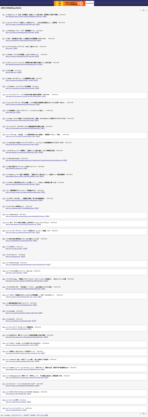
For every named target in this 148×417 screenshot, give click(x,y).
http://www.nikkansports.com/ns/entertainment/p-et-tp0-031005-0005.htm (26, 264)
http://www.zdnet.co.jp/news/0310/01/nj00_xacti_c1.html (21, 297)
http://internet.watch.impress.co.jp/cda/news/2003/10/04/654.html (23, 96)
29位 (3, 239)
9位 (3, 78)
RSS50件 (33, 415)
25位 (3, 206)
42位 (3, 343)
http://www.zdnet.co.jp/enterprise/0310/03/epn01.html (20, 24)
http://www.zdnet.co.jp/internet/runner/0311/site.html (20, 32)
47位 (3, 384)
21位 (3, 174)
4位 (3, 38)
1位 (3, 14)
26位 (3, 214)
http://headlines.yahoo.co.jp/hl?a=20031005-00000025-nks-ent (23, 369)
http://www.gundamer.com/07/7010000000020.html (20, 208)
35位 (3, 287)
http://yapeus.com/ (11, 112)
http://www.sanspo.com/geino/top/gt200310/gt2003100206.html (23, 288)
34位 (3, 279)
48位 (3, 392)
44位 (3, 359)
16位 (3, 134)
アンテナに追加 (43, 415)
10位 (3, 86)
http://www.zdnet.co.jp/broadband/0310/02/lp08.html (20, 385)
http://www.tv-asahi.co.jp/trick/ (14, 248)
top (2, 415)
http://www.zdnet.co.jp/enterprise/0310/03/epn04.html (20, 104)
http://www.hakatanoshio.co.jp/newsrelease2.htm (19, 240)
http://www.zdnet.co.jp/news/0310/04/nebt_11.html (19, 345)
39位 (3, 319)
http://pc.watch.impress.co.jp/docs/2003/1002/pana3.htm (21, 224)
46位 (3, 376)
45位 (3, 367)
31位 (3, 254)
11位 (3, 94)
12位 (3, 102)
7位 (3, 62)
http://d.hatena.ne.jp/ (11, 72)
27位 (3, 222)
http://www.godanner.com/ (13, 256)
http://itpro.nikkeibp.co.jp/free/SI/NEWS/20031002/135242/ (22, 152)
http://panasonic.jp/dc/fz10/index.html (16, 393)
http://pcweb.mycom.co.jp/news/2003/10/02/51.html (20, 144)
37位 (3, 303)
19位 (3, 158)
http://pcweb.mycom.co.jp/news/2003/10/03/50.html (20, 120)
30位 (3, 246)
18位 (3, 150)
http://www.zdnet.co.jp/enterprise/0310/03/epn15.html (20, 232)
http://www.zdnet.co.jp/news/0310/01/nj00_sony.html (20, 184)
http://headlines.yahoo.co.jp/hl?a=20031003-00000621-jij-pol (22, 176)
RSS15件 (26, 415)
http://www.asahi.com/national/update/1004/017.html (20, 361)
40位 (3, 327)
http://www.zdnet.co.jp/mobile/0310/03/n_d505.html (20, 56)
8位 (3, 70)
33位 (3, 271)
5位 (3, 46)
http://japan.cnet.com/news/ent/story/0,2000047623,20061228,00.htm (24, 281)
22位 (3, 182)
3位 (3, 30)
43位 (3, 351)
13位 (3, 110)
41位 (3, 335)
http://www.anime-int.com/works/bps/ (16, 402)
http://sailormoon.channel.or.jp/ (14, 168)
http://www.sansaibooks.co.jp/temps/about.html (18, 321)
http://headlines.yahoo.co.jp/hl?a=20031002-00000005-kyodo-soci (24, 16)
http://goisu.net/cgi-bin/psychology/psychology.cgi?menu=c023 (23, 353)
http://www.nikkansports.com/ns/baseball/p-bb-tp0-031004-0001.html (24, 377)
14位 (3, 118)
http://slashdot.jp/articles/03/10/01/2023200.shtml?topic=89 (22, 64)
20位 (3, 166)
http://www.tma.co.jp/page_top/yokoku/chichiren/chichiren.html (23, 192)
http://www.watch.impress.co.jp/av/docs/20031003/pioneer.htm (23, 128)
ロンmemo (7, 415)
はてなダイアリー (16, 415)
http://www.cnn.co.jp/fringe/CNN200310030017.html (20, 136)
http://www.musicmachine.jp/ (14, 410)
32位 (3, 262)
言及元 (45, 16)
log (143, 10)
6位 (3, 54)
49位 (3, 400)
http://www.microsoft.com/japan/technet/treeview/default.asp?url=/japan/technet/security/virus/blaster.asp (34, 160)
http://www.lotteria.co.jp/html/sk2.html (16, 329)
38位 (3, 311)
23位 (3, 190)
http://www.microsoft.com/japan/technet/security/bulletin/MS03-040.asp (25, 216)
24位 (3, 198)
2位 (3, 22)
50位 (3, 408)
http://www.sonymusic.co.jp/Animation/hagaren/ (19, 305)
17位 (3, 142)
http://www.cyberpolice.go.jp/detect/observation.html (20, 88)
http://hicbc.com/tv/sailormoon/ (14, 272)
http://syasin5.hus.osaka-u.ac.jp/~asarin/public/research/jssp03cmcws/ (24, 337)
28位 (3, 230)
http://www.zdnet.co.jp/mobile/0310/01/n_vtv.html (19, 80)
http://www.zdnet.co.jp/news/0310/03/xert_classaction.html (22, 200)
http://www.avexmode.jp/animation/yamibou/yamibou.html (22, 313)
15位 (3, 126)
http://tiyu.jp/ (9, 48)
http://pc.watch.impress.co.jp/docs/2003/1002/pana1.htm (21, 40)
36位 (3, 295)
